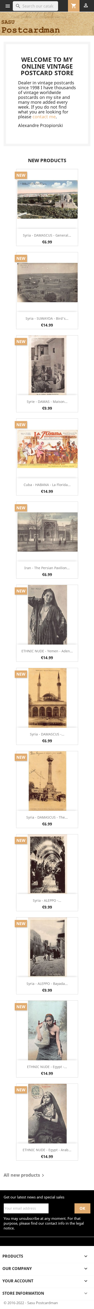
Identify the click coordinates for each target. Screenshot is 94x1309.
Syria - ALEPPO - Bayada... (47, 983)
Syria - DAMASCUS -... (47, 734)
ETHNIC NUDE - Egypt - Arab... (47, 1150)
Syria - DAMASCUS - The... (47, 817)
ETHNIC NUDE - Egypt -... (47, 1066)
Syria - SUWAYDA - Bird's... (47, 318)
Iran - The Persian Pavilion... (47, 568)
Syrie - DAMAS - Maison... (47, 401)
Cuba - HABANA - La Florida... (47, 484)
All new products (25, 1175)
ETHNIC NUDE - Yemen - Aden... (47, 651)
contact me (44, 117)
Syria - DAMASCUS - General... (47, 235)
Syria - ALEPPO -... (47, 900)
